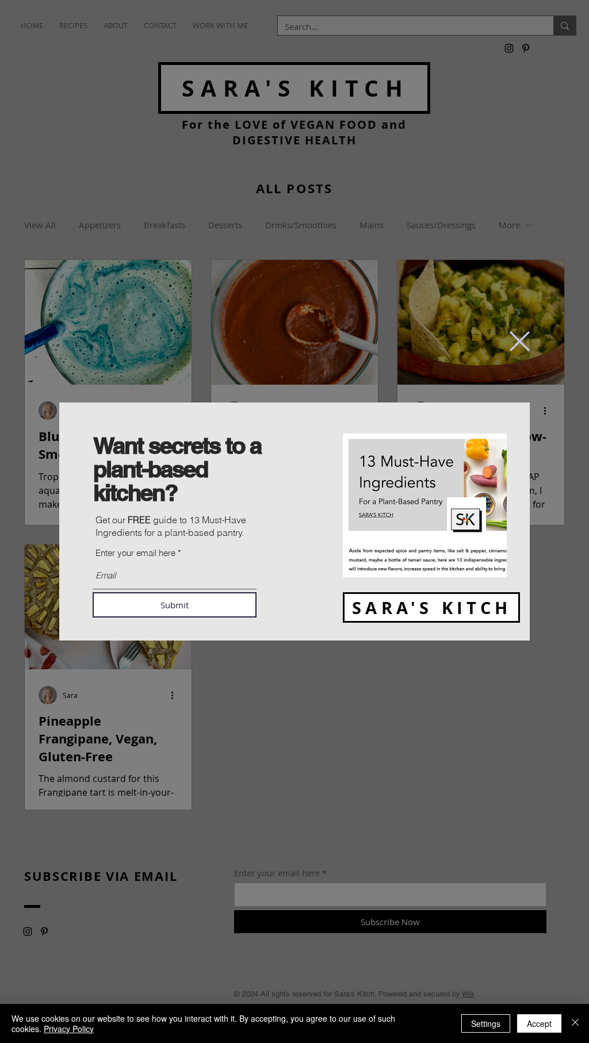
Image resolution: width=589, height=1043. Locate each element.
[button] (520, 341)
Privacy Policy (69, 1028)
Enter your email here (135, 553)
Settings (485, 1023)
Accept (539, 1023)
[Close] (575, 1023)
